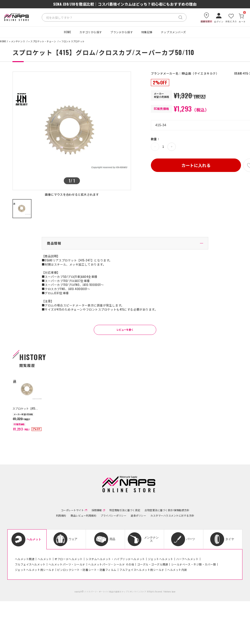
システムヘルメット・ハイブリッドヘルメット (115, 559)
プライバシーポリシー (113, 515)
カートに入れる (195, 165)
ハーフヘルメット (187, 559)
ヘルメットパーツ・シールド (67, 564)
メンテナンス (18, 41)
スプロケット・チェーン (43, 41)
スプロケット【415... (25, 408)
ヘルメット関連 (25, 559)
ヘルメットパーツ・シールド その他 (111, 564)
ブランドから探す (121, 32)
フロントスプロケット (73, 41)
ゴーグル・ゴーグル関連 (152, 564)
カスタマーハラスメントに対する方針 (172, 515)
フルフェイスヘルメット (30, 564)
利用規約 (61, 515)
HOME (67, 32)
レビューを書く (125, 329)
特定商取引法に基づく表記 (124, 510)
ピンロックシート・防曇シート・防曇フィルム (86, 570)
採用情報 (97, 510)
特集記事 (147, 32)
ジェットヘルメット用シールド (34, 570)
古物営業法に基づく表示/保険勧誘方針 (167, 510)
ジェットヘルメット (160, 559)
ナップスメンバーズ (173, 32)
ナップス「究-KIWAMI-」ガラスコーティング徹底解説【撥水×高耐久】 (125, 4)
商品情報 (54, 243)
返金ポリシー (138, 515)
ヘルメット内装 (177, 570)
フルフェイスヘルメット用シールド (141, 570)
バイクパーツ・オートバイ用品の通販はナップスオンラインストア (115, 591)
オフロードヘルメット (68, 559)
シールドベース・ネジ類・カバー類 (193, 564)
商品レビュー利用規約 (83, 515)
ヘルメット (45, 559)
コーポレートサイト (72, 510)
